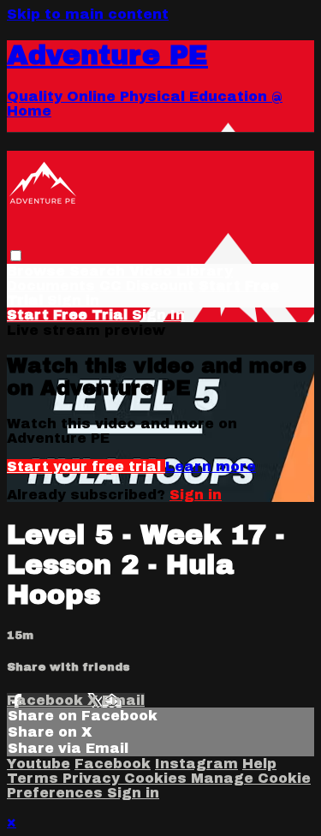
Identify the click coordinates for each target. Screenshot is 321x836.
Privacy (93, 778)
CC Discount (146, 285)
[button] (15, 255)
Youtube (38, 763)
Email (123, 700)
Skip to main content (88, 14)
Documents (51, 285)
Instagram (196, 763)
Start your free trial (86, 466)
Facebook (47, 700)
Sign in (73, 300)
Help (259, 763)
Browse (38, 271)
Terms (34, 778)
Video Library (181, 271)
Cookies (157, 778)
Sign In (158, 315)
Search (99, 271)
